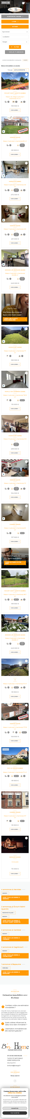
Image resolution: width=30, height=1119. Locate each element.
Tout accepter (14, 1113)
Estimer (15, 26)
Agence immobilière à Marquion (11, 60)
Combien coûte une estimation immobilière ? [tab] (17, 1006)
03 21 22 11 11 (11, 1063)
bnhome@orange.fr (14, 1065)
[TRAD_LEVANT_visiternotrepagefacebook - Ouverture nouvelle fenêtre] (15, 1081)
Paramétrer (14, 1108)
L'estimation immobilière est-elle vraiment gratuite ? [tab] (16, 1030)
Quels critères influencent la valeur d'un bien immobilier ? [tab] (16, 1024)
